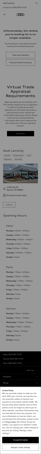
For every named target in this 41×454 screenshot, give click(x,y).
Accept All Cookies (20, 440)
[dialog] (20, 420)
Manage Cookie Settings (20, 447)
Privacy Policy (10, 422)
